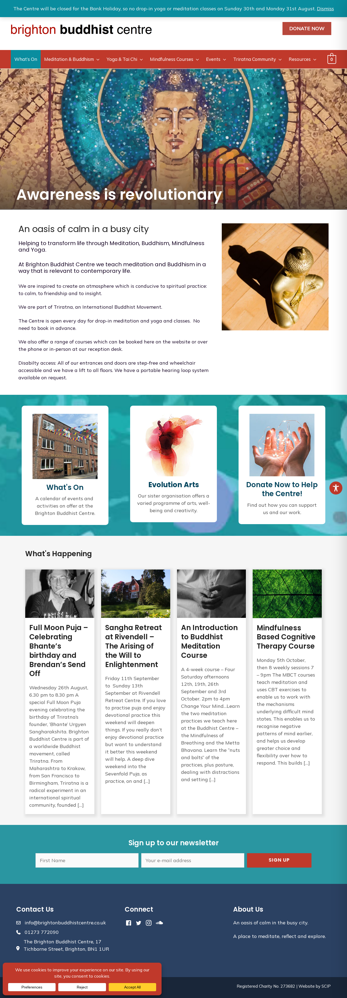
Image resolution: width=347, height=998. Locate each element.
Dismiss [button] (325, 8)
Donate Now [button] (306, 28)
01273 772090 (42, 932)
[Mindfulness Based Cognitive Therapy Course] (287, 692)
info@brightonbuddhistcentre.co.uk (65, 922)
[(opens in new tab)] (173, 444)
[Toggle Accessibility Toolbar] (336, 488)
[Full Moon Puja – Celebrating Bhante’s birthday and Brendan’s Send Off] (59, 692)
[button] (279, 860)
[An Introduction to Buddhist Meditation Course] (211, 692)
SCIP (326, 986)
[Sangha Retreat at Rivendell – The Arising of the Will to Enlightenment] (135, 692)
